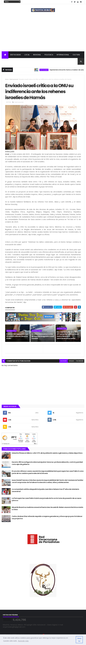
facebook (79, 361)
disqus (71, 361)
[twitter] (75, 2)
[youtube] (78, 2)
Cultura (76, 55)
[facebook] (72, 2)
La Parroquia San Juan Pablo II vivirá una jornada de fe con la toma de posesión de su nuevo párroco (46, 499)
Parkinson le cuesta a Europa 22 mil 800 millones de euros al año (17, 336)
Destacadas (15, 55)
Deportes (7, 61)
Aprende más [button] (23, 641)
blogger (63, 361)
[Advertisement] (43, 34)
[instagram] (81, 2)
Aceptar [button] (79, 639)
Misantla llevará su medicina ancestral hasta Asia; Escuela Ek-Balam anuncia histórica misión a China (47, 508)
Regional (37, 55)
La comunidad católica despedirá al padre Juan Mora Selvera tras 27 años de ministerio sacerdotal (45, 490)
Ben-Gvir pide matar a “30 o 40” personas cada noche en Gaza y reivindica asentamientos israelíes (68, 335)
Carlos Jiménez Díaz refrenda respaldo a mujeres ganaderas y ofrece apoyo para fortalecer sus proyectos (47, 517)
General (18, 61)
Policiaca (49, 55)
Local (27, 55)
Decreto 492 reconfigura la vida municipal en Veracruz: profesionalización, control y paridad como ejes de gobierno (47, 463)
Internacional (63, 55)
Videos (28, 61)
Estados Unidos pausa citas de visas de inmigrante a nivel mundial (42, 336)
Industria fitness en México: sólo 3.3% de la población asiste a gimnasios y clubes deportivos (47, 453)
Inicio (7, 79)
